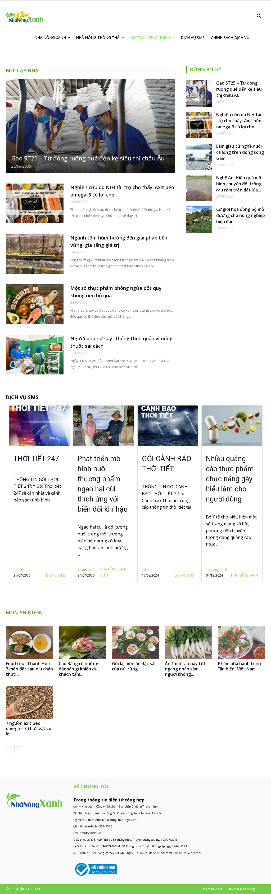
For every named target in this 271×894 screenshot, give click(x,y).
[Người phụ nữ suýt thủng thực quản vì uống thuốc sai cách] (35, 354)
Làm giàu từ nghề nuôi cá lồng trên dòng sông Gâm (240, 152)
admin (82, 570)
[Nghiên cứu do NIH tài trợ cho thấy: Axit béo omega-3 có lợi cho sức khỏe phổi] (35, 203)
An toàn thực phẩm (150, 37)
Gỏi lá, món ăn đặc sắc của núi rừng (134, 666)
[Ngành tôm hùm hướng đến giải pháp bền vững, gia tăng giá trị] (35, 254)
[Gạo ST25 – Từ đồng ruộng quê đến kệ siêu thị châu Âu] (90, 126)
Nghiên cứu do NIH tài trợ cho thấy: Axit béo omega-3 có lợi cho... (238, 121)
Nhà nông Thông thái (98, 37)
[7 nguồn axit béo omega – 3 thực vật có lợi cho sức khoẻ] (29, 702)
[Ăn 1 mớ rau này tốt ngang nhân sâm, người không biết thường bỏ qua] (188, 642)
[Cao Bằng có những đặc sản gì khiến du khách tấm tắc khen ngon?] (82, 642)
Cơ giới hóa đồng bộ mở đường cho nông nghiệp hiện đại (240, 215)
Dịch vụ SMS (193, 37)
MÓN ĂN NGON (24, 612)
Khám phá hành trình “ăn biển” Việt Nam (239, 666)
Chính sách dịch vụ (230, 37)
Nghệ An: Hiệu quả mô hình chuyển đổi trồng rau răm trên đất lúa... (238, 184)
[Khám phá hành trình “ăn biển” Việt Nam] (241, 642)
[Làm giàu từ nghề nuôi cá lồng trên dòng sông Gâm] (199, 156)
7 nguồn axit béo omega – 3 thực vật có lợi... (28, 728)
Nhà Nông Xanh (50, 37)
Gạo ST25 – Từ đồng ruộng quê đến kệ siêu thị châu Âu (88, 158)
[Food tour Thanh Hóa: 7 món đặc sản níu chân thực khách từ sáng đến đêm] (29, 642)
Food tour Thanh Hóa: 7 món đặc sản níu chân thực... (29, 669)
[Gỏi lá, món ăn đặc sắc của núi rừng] (135, 642)
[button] (258, 16)
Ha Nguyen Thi (152, 570)
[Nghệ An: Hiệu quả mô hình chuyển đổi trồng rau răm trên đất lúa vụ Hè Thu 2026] (199, 188)
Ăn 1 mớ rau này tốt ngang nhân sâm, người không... (185, 669)
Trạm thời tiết (212, 889)
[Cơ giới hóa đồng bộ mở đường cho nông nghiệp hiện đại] (199, 219)
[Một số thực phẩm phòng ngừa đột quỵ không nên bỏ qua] (35, 304)
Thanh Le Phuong (26, 570)
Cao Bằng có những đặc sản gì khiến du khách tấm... (78, 669)
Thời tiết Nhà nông (241, 889)
